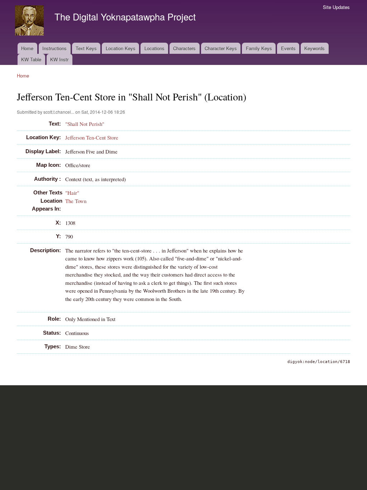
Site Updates (336, 7)
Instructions (54, 48)
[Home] (30, 21)
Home (27, 48)
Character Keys (221, 48)
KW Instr (59, 59)
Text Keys (86, 48)
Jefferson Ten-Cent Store (91, 137)
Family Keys (259, 48)
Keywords (314, 48)
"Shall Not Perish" (84, 123)
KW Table (31, 59)
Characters (184, 48)
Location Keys (120, 48)
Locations (154, 48)
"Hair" (72, 192)
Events (288, 48)
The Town (75, 200)
